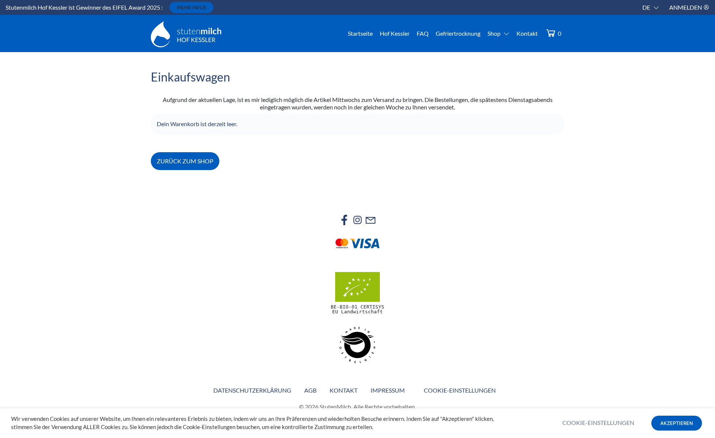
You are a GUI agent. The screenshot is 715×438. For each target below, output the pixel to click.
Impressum (388, 390)
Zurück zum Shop (185, 160)
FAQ (423, 33)
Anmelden (686, 7)
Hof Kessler (395, 33)
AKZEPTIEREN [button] (676, 423)
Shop (493, 33)
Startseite (360, 33)
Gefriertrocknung (458, 33)
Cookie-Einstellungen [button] (460, 390)
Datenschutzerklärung (252, 390)
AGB (310, 390)
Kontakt (527, 33)
